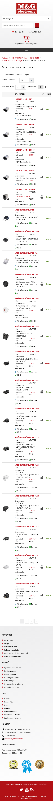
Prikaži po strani (8, 87)
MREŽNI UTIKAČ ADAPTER (24, 210)
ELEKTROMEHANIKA (19, 58)
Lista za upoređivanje (12, 656)
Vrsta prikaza (32, 87)
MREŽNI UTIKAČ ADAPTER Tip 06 (27, 352)
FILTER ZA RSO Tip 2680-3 (24, 124)
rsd (35, 32)
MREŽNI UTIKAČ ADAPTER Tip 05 (27, 326)
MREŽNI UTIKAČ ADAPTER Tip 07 (27, 380)
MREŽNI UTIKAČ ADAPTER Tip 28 (27, 496)
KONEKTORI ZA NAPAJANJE (12, 60)
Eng (22, 32)
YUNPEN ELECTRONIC (23, 196)
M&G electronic (20, 784)
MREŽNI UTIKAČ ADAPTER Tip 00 (27, 231)
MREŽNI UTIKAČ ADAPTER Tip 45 (27, 555)
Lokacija (7, 705)
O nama (7, 698)
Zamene (34, 223)
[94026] (42, 478)
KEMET (31, 109)
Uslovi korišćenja (10, 711)
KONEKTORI (34, 58)
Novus (14, 796)
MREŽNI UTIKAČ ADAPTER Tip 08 (27, 409)
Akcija (6, 643)
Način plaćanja (10, 674)
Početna (5, 58)
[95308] (42, 420)
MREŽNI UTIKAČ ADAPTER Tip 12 (27, 437)
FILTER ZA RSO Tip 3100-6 (24, 171)
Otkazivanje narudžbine (13, 684)
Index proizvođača (11, 650)
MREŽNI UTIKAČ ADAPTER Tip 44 (27, 527)
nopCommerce (26, 798)
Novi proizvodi (9, 640)
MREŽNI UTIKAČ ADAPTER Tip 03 (27, 298)
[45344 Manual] (42, 538)
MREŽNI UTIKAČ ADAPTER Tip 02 (27, 274)
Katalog (7, 708)
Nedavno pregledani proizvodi (16, 653)
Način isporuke (10, 671)
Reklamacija (9, 681)
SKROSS (31, 310)
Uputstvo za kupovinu (12, 668)
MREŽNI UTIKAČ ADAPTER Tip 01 (27, 253)
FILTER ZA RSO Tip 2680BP (25, 150)
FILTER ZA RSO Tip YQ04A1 (25, 189)
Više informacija (22, 119)
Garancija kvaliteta (11, 677)
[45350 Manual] (42, 595)
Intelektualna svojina (12, 718)
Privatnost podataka (12, 715)
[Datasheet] (42, 109)
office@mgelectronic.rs (14, 738)
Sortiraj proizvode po (10, 80)
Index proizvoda (10, 647)
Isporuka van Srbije (11, 687)
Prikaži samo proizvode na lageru (17, 75)
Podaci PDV (8, 702)
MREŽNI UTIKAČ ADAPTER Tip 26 (27, 465)
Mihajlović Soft (33, 796)
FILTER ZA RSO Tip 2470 (24, 99)
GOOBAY (32, 338)
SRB (16, 32)
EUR (39, 32)
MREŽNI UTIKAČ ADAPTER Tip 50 (27, 584)
